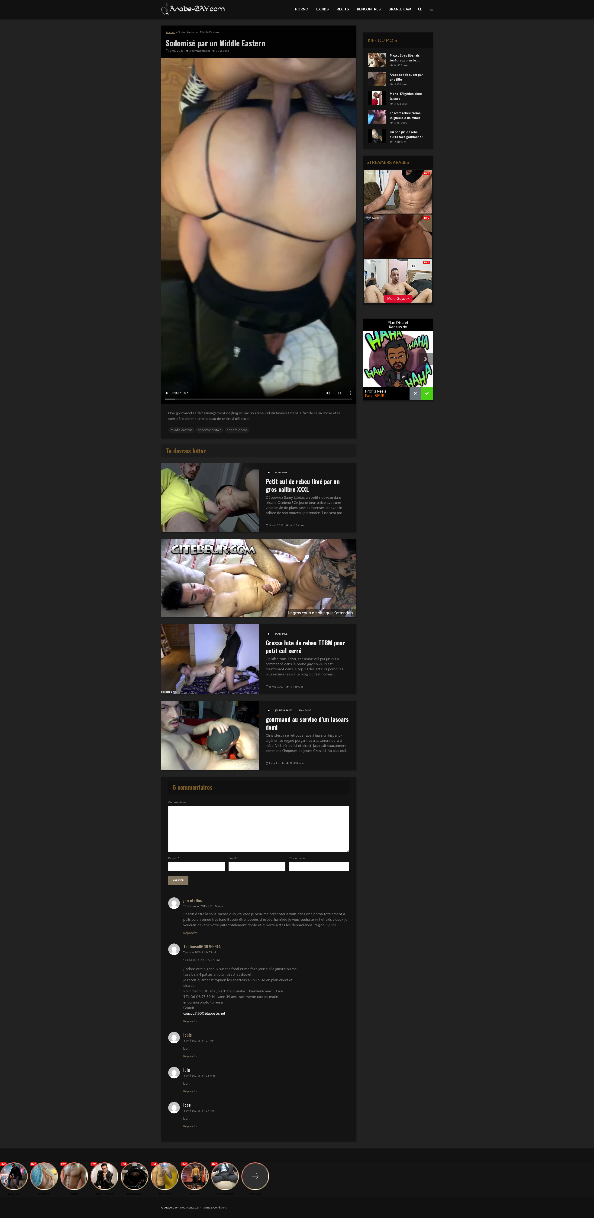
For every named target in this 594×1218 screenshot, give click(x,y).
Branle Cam (400, 9)
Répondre (190, 933)
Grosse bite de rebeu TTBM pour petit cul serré (305, 647)
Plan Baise (281, 472)
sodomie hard (237, 430)
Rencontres (369, 9)
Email (233, 858)
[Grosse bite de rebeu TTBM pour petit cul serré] (210, 658)
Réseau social (297, 858)
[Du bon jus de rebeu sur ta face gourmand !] (377, 136)
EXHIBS (322, 9)
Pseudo (173, 858)
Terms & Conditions (214, 1207)
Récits (343, 9)
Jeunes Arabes (283, 710)
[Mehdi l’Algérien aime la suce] (377, 98)
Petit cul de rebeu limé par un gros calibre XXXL (303, 485)
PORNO (301, 9)
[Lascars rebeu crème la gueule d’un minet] (377, 117)
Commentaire (177, 802)
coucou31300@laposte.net (204, 1013)
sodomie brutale (209, 430)
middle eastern (181, 430)
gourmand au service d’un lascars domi (307, 723)
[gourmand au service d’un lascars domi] (210, 735)
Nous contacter (189, 1207)
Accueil (170, 32)
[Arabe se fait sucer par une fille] (377, 79)
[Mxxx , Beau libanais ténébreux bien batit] (377, 59)
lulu (186, 1070)
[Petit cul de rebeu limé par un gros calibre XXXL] (210, 497)
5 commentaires (199, 50)
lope (187, 1105)
